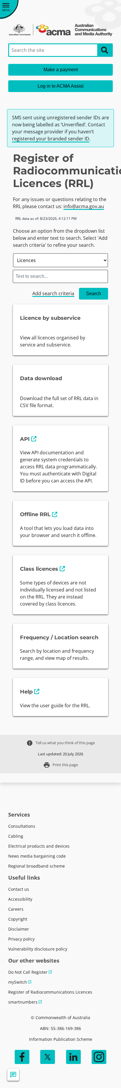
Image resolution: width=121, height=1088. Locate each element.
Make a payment (60, 69)
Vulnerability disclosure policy (37, 949)
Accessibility (20, 899)
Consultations (21, 826)
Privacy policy (21, 939)
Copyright (17, 919)
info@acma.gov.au (83, 206)
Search (93, 293)
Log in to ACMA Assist (60, 86)
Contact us (18, 889)
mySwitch (17, 982)
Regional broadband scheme (36, 866)
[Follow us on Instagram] (99, 1057)
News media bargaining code (37, 856)
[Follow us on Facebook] (22, 1057)
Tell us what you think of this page (60, 743)
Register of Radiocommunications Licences (50, 992)
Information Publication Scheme (60, 1039)
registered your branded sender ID (50, 138)
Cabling (15, 836)
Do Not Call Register (28, 972)
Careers (15, 909)
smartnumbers (23, 1002)
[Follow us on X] (47, 1057)
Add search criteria (53, 293)
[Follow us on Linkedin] (73, 1057)
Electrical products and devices (39, 846)
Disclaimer (18, 929)
